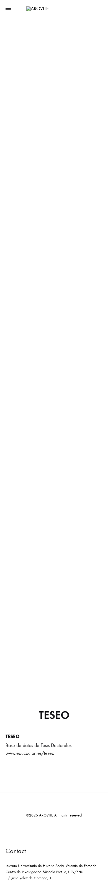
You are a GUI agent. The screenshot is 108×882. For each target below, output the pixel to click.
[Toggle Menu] (8, 9)
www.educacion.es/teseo (30, 753)
